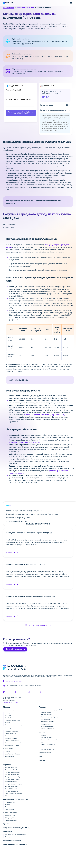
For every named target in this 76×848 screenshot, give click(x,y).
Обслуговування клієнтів (47, 726)
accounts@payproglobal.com (14, 681)
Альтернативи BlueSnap (12, 786)
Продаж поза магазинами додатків (15, 725)
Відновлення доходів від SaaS (49, 717)
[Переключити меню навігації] (71, 3)
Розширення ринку (46, 724)
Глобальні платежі (46, 712)
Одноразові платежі (10, 733)
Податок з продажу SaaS (48, 744)
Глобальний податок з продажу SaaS (51, 710)
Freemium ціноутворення (12, 736)
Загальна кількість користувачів (18, 99)
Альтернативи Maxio (11, 781)
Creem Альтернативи (11, 788)
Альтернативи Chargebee (12, 779)
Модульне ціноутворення (12, 745)
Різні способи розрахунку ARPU (18, 518)
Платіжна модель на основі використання (17, 743)
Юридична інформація (12, 840)
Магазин (42, 761)
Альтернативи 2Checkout (12, 772)
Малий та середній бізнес (12, 754)
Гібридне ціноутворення (12, 740)
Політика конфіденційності (10, 702)
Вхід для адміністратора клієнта (14, 818)
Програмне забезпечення (12, 720)
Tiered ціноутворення (11, 738)
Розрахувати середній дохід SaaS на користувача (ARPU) (20, 112)
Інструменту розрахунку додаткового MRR (26, 442)
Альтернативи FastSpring (12, 774)
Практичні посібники (46, 737)
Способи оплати (45, 753)
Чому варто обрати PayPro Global (16, 828)
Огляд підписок (9, 809)
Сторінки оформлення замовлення (15, 807)
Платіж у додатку (45, 719)
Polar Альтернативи (10, 796)
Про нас (6, 824)
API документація (10, 802)
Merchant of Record (46, 714)
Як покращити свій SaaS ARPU (17, 521)
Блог (42, 742)
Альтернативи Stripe (11, 767)
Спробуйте (11, 552)
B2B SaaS (8, 713)
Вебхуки (7, 804)
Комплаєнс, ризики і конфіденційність (16, 834)
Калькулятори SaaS (46, 747)
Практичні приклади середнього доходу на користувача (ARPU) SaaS (32, 514)
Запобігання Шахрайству (48, 729)
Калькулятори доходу (25, 7)
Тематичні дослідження (47, 749)
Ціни (40, 757)
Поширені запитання (11, 820)
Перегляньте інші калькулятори (38, 625)
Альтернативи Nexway (11, 791)
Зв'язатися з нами (10, 815)
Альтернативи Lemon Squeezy (13, 784)
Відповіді (43, 735)
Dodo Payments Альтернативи (13, 793)
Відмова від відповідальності (15, 844)
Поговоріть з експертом (15, 649)
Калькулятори (8, 7)
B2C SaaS (8, 715)
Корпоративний (9, 756)
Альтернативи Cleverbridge (13, 777)
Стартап (7, 751)
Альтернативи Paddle (11, 770)
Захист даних (9, 837)
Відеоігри (7, 722)
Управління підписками (11, 731)
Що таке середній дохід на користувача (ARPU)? (24, 511)
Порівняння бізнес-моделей (49, 740)
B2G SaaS (8, 717)
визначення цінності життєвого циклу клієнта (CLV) (44, 415)
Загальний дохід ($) (13, 90)
